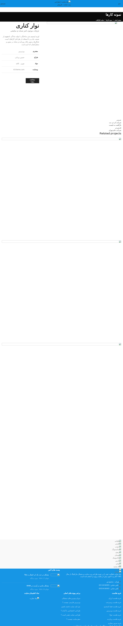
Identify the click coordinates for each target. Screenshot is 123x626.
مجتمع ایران (114, 531)
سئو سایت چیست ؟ (73, 619)
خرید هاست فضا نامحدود (112, 606)
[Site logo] (61, 3)
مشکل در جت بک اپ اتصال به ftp (36, 575)
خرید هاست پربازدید (114, 619)
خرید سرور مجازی (114, 623)
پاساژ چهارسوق (113, 236)
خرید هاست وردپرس (114, 610)
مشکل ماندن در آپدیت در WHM (38, 586)
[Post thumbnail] (55, 577)
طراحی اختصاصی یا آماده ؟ (70, 610)
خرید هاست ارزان (115, 598)
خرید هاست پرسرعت (113, 602)
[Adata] (61, 556)
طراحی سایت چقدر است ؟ (70, 615)
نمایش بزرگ (4, 140)
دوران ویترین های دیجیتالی (71, 598)
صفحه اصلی (117, 20)
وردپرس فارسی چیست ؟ (71, 602)
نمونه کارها (109, 20)
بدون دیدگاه (34, 578)
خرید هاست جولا (115, 615)
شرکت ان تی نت (112, 339)
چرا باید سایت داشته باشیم (70, 606)
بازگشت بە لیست (115, 125)
